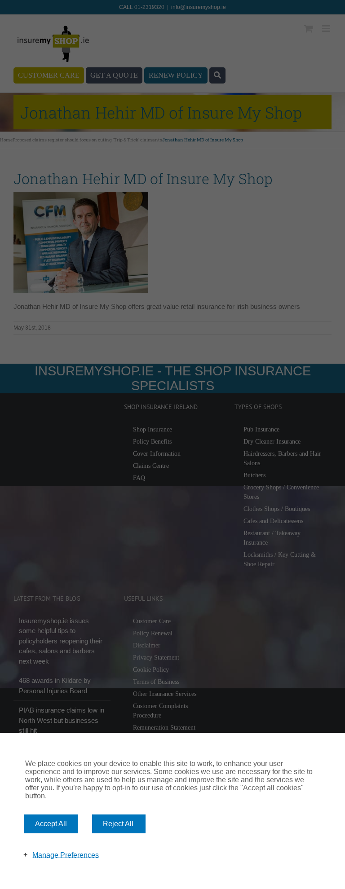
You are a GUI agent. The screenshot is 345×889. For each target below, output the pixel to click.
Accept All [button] (51, 823)
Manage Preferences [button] (65, 854)
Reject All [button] (118, 823)
